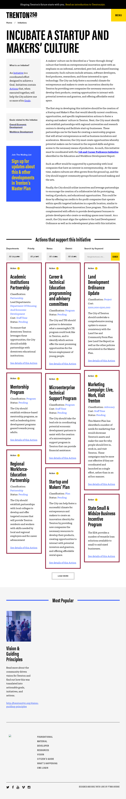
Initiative (18, 73)
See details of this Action (23, 363)
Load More (63, 576)
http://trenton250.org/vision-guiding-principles (22, 704)
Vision (40, 754)
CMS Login (42, 767)
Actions (14, 88)
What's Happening (47, 763)
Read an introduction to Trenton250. (85, 4)
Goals (27, 100)
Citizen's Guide (45, 759)
